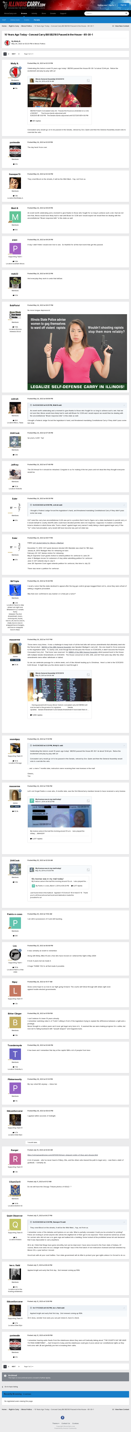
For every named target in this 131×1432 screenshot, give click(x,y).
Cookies (75, 1423)
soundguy (15, 739)
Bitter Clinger (15, 1013)
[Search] (126, 13)
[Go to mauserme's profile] (15, 648)
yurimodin (15, 142)
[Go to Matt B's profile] (15, 217)
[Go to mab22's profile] (15, 282)
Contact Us (66, 1423)
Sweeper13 (14, 174)
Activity (34, 13)
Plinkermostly (15, 1079)
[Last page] (19, 54)
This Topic (116, 13)
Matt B (14, 208)
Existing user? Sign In (106, 5)
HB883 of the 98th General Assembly (83, 652)
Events (26, 20)
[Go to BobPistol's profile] (15, 314)
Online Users (15, 20)
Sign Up (123, 5)
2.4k (16, 603)
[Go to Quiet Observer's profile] (15, 1224)
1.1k (16, 1101)
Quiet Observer (15, 1215)
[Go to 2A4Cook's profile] (15, 442)
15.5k (16, 967)
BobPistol (15, 305)
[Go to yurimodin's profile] (15, 151)
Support (63, 13)
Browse (24, 13)
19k (16, 88)
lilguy (14, 982)
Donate (53, 13)
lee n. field (14, 1265)
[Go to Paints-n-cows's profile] (15, 923)
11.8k (16, 327)
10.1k (16, 761)
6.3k (16, 295)
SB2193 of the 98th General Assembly (56, 647)
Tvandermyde (15, 1045)
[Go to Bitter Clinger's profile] (15, 1022)
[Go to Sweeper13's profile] (15, 183)
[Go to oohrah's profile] (15, 407)
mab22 (14, 273)
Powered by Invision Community (65, 1428)
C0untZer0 (14, 1182)
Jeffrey (15, 464)
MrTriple (14, 581)
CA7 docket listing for (48, 543)
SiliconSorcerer (15, 1111)
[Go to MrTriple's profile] (15, 590)
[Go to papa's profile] (15, 248)
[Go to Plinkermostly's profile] (15, 1088)
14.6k (16, 1203)
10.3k (16, 486)
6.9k (16, 261)
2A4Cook (14, 433)
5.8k (16, 455)
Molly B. (17, 41)
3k (16, 1237)
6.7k (16, 1132)
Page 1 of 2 (28, 54)
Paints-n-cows (14, 914)
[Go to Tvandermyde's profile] (15, 1054)
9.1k (16, 520)
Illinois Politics (40, 44)
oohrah (14, 399)
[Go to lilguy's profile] (15, 991)
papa (14, 240)
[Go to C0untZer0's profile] (15, 1190)
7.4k (16, 1067)
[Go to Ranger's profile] (15, 1159)
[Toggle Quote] (31, 405)
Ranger (14, 1150)
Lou (15, 946)
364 (16, 420)
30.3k (16, 665)
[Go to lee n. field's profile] (15, 1274)
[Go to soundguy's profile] (15, 748)
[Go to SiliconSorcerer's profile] (15, 1120)
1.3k (16, 1004)
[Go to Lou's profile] (15, 954)
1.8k (16, 196)
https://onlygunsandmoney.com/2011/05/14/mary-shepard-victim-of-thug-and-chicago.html (63, 1155)
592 (16, 230)
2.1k (16, 164)
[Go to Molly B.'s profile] (7, 43)
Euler (14, 498)
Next (14, 54)
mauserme (14, 639)
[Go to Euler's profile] (15, 507)
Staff (4, 20)
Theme (55, 1423)
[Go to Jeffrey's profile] (15, 473)
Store (44, 13)
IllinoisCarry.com (10, 13)
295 (16, 936)
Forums (37, 20)
